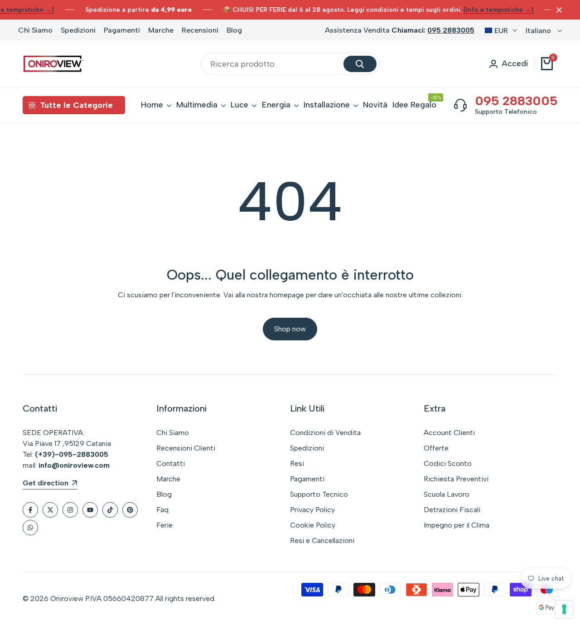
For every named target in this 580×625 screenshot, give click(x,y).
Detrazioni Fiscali (452, 509)
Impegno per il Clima (456, 525)
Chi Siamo (35, 30)
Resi (297, 463)
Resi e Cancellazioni (322, 540)
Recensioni (200, 30)
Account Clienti (449, 432)
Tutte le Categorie (76, 105)
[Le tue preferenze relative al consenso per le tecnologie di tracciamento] (564, 609)
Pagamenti (122, 30)
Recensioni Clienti (185, 448)
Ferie (164, 525)
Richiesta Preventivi (456, 479)
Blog (234, 30)
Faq (162, 509)
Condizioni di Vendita (325, 432)
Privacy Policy (312, 509)
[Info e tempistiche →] (498, 10)
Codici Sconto (448, 463)
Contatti (170, 463)
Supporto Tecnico (319, 494)
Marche (161, 30)
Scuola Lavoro (446, 494)
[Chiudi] (557, 10)
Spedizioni (78, 30)
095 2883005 (450, 30)
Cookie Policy (312, 525)
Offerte (436, 448)
